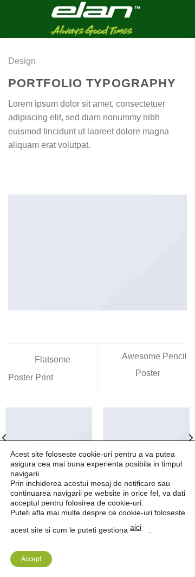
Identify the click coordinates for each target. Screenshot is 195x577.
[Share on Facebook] (28, 171)
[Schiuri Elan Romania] (94, 19)
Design (22, 61)
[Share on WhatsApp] (14, 171)
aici (135, 527)
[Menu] (14, 18)
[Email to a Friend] (54, 171)
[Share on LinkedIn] (80, 171)
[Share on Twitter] (41, 171)
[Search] (183, 19)
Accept (31, 559)
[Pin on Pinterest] (67, 171)
